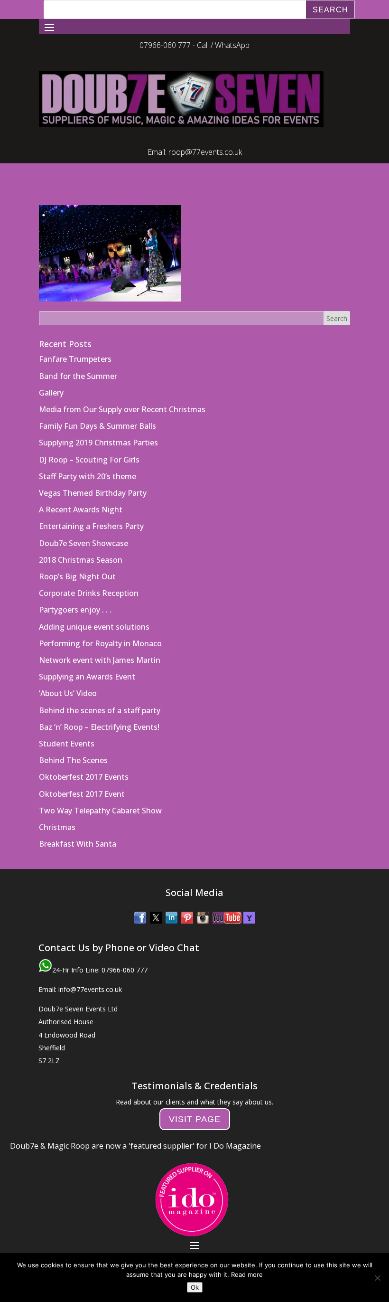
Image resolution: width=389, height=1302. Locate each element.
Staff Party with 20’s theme (87, 457)
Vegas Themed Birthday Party (93, 474)
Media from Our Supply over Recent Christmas (122, 390)
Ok (195, 1287)
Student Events (66, 724)
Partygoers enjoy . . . (75, 590)
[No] (377, 1278)
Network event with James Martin (99, 641)
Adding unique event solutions (94, 608)
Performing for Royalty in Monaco (100, 624)
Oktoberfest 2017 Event (82, 775)
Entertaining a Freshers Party (91, 507)
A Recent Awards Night (80, 490)
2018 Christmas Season (80, 541)
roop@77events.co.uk (205, 133)
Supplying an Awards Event (87, 657)
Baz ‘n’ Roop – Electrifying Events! (99, 708)
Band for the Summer (78, 357)
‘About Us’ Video (68, 674)
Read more (247, 1274)
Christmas (57, 808)
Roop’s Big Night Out (77, 557)
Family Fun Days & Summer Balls (97, 407)
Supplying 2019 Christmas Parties (98, 423)
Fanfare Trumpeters (75, 340)
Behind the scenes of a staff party (99, 691)
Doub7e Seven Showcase (83, 524)
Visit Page (195, 1100)
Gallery (51, 373)
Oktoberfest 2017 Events (84, 758)
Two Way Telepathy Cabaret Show (100, 791)
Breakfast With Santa (77, 825)
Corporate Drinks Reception (89, 574)
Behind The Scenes (73, 741)
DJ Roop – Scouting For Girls (89, 440)
